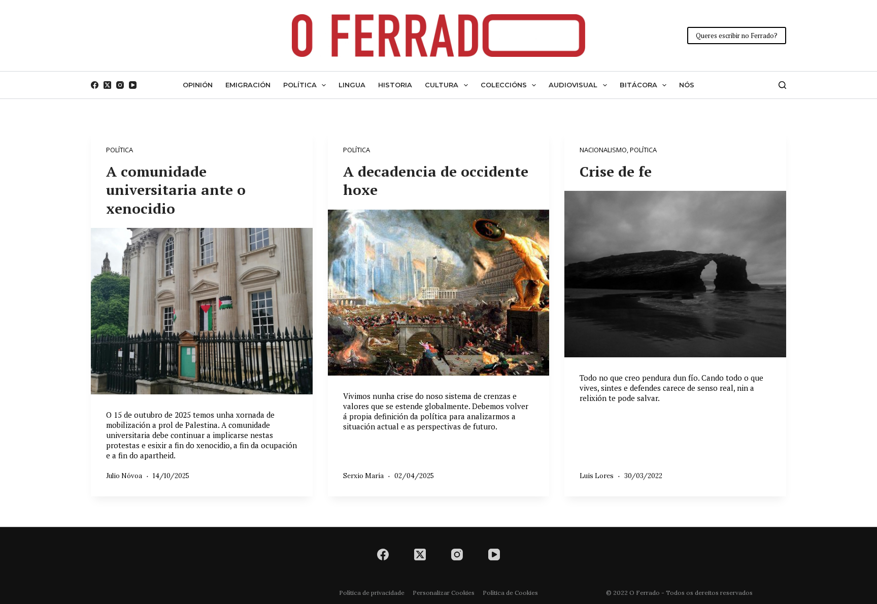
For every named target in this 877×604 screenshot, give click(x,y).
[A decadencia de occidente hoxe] (439, 293)
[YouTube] (133, 85)
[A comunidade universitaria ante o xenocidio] (202, 311)
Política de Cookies (510, 592)
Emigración (248, 85)
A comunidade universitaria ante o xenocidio (176, 190)
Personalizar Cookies (444, 592)
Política (300, 85)
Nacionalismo (603, 149)
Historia (395, 85)
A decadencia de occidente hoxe (435, 180)
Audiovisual (573, 85)
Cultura (441, 85)
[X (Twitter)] (107, 85)
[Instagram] (120, 85)
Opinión (198, 85)
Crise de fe (616, 171)
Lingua (352, 85)
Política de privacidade (371, 592)
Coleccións (504, 85)
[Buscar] (782, 85)
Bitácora (638, 85)
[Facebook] (94, 85)
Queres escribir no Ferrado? (737, 35)
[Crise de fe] (675, 274)
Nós (686, 85)
